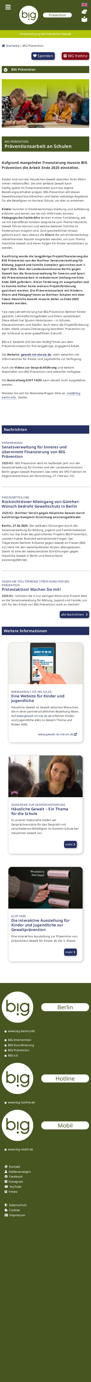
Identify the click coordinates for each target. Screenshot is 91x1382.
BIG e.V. (13, 1055)
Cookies (14, 1210)
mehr (69, 844)
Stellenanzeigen (20, 1171)
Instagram (16, 1181)
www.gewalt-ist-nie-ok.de (34, 716)
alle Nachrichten (72, 614)
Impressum (17, 1215)
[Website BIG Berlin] (45, 1022)
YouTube (15, 1186)
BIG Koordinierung (21, 1045)
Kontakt (14, 1166)
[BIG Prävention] (45, 15)
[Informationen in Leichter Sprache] (84, 21)
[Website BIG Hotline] (45, 1093)
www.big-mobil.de (20, 1149)
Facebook (16, 1176)
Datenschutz (18, 1205)
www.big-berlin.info (21, 1031)
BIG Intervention (19, 1040)
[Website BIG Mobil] (45, 1140)
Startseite (12, 46)
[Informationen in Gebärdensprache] (84, 13)
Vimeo (13, 1191)
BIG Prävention (18, 1050)
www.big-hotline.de (21, 1102)
